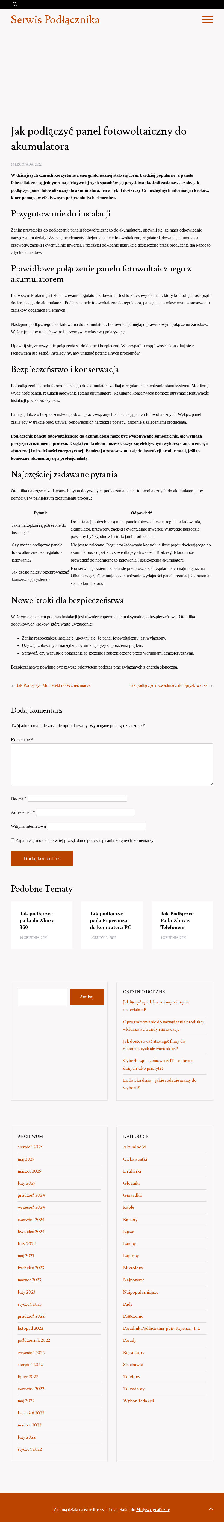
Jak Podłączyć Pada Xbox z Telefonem (177, 920)
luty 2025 (26, 1183)
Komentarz (22, 739)
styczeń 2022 (30, 1449)
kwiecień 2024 (31, 1231)
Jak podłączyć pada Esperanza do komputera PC (110, 920)
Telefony (131, 1376)
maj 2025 (26, 1159)
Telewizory (134, 1388)
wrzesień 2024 (31, 1207)
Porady (130, 1340)
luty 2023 (26, 1292)
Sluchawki (133, 1364)
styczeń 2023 (30, 1304)
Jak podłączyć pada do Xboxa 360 (37, 920)
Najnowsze (134, 1280)
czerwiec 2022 (31, 1388)
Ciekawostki (135, 1159)
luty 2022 (27, 1437)
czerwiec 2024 (31, 1219)
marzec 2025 (29, 1171)
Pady (128, 1304)
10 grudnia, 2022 (34, 938)
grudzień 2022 (31, 1316)
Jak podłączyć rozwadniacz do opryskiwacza (168, 685)
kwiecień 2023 (31, 1268)
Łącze (128, 1231)
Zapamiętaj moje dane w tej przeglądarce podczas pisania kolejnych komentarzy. (85, 840)
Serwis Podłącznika (55, 20)
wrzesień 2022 (31, 1352)
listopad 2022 (30, 1328)
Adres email (23, 812)
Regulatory (134, 1352)
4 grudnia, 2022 (103, 938)
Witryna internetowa (28, 826)
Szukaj (86, 997)
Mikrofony (133, 1268)
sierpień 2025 (30, 1147)
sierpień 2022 (30, 1364)
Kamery (130, 1219)
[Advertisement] (112, 72)
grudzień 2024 (31, 1195)
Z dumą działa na (79, 1509)
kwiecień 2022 (31, 1413)
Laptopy (131, 1255)
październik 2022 (34, 1340)
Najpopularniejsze (140, 1292)
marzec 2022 (29, 1425)
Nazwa (18, 798)
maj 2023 (26, 1255)
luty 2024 (27, 1243)
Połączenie (133, 1316)
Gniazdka (132, 1195)
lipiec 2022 (28, 1376)
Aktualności (134, 1147)
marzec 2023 (29, 1280)
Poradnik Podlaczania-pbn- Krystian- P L (161, 1328)
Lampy (129, 1243)
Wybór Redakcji (138, 1401)
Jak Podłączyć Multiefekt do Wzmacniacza (54, 685)
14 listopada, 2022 (26, 164)
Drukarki (132, 1171)
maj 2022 (26, 1401)
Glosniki (131, 1183)
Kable (128, 1207)
